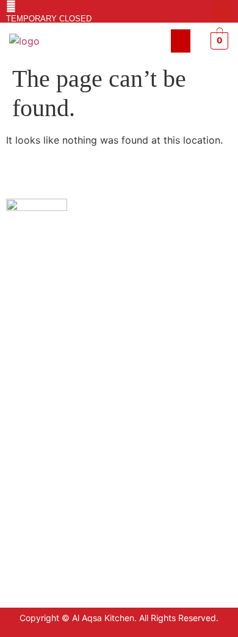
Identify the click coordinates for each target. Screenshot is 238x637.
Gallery (21, 500)
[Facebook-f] (202, 11)
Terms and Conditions (50, 445)
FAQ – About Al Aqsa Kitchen (64, 482)
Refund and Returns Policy (60, 463)
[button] (180, 41)
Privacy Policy (35, 427)
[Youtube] (222, 11)
